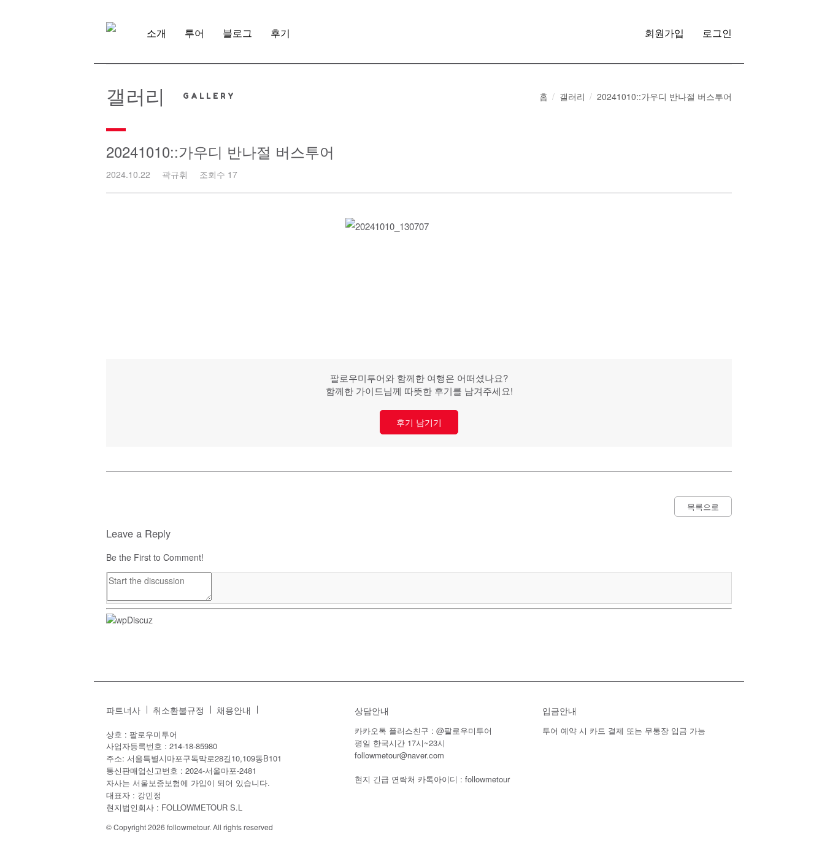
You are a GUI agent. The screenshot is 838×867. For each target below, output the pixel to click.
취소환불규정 (178, 710)
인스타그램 (273, 709)
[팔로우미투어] (111, 27)
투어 (194, 33)
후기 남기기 (419, 422)
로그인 (717, 33)
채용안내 (234, 710)
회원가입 (664, 33)
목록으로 (703, 506)
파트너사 (123, 710)
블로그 (237, 33)
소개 (156, 33)
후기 (280, 33)
